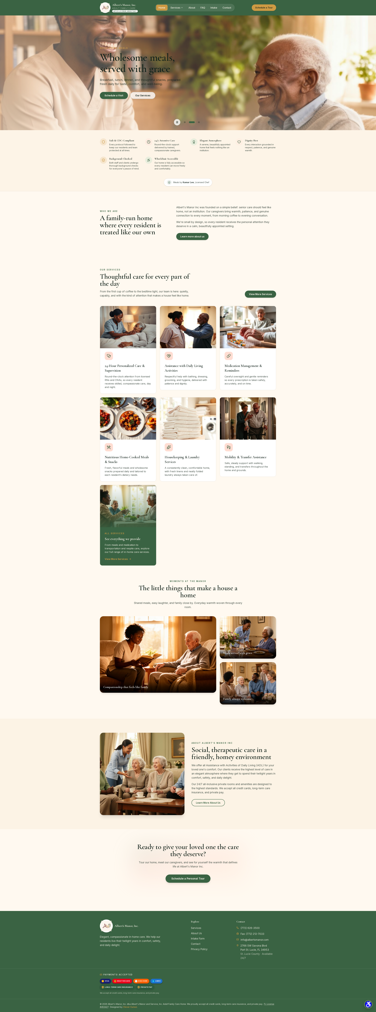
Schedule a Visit (114, 95)
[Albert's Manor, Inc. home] (105, 7)
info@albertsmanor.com (255, 939)
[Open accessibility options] (368, 1004)
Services (175, 7)
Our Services (142, 95)
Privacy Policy (199, 949)
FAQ (202, 7)
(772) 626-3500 (250, 928)
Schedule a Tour (264, 7)
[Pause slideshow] (177, 122)
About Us (196, 933)
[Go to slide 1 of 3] (185, 122)
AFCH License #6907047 (125, 11)
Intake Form (198, 938)
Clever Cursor (130, 1007)
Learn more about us (192, 236)
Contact (227, 7)
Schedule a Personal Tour (188, 878)
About (191, 7)
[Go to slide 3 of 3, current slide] (199, 122)
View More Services (260, 294)
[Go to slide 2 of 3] (192, 122)
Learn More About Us (208, 802)
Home (161, 7)
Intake (213, 7)
